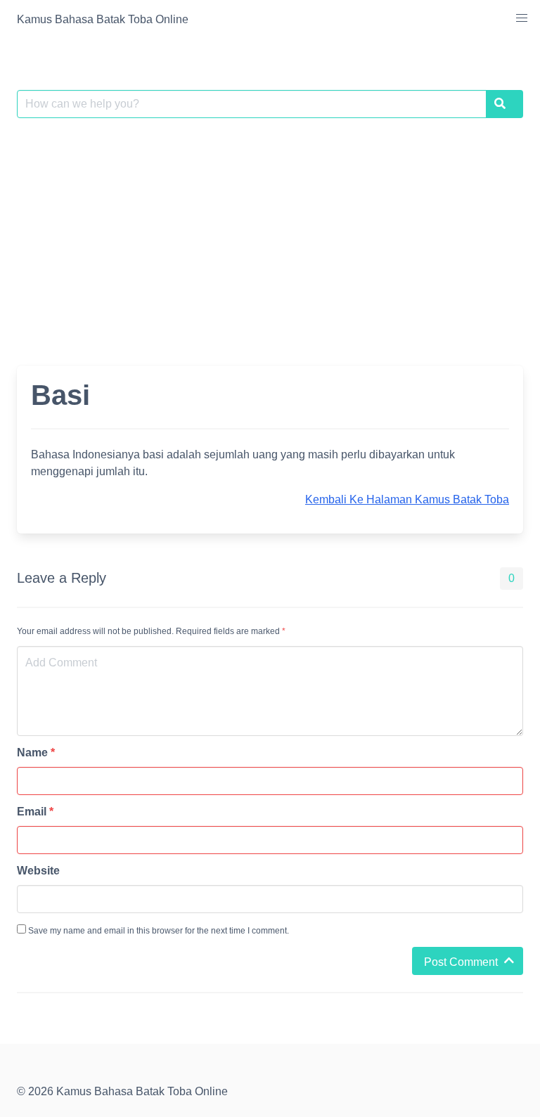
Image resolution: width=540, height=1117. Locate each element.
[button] (521, 18)
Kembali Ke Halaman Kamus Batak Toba (407, 499)
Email (35, 812)
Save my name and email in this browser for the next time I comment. (157, 931)
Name (36, 752)
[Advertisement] (270, 233)
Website (38, 871)
